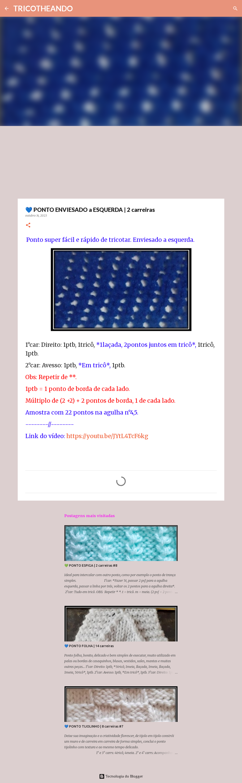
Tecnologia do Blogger (124, 776)
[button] (28, 225)
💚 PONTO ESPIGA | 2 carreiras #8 (90, 565)
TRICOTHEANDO (43, 8)
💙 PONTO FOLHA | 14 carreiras (89, 646)
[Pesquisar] (235, 8)
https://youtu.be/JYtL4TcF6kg (107, 436)
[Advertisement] (121, 161)
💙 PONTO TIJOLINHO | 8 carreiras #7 (93, 726)
